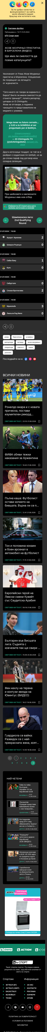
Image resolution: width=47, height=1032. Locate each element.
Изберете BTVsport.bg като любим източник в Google (22, 207)
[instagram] (30, 1007)
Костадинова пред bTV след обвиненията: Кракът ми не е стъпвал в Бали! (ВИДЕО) (28, 822)
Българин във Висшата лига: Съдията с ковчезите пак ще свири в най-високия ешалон (22, 644)
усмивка (29, 337)
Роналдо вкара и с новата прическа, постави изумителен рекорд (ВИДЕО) (22, 410)
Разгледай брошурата (20, 892)
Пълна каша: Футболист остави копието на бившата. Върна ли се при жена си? (22, 502)
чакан (30, 347)
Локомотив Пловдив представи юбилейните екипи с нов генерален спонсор (27, 805)
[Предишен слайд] (6, 220)
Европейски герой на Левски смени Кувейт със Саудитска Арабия (20, 596)
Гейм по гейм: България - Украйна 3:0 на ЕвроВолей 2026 (26, 788)
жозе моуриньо (34, 342)
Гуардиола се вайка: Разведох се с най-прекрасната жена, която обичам (21, 739)
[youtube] (23, 1007)
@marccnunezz (23, 133)
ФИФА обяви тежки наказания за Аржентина (21, 456)
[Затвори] (42, 2)
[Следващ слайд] (39, 220)
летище (20, 342)
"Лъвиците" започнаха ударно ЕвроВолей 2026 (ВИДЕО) (26, 838)
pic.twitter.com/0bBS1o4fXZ (22, 136)
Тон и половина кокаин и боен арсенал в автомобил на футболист (22, 549)
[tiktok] (15, 1007)
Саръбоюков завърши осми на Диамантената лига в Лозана (26, 870)
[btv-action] (24, 950)
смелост (20, 347)
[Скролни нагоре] (37, 1007)
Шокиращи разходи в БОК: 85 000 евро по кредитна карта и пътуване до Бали (27, 855)
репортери (9, 342)
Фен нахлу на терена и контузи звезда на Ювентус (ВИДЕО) (19, 691)
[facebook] (8, 1007)
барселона (17, 337)
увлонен (8, 353)
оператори (9, 347)
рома (7, 337)
